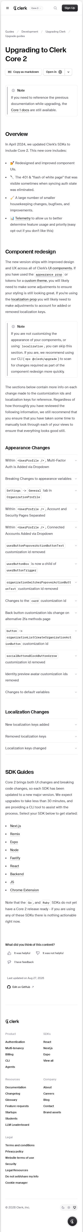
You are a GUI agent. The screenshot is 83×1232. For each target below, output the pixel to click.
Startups (11, 1112)
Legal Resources (16, 1170)
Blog (46, 1099)
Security (10, 1164)
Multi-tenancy (14, 1048)
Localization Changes (27, 711)
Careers (48, 1093)
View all (48, 1060)
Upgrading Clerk (56, 31)
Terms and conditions (20, 1145)
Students (11, 1118)
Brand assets (52, 1112)
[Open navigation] (7, 8)
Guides (9, 31)
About (47, 1087)
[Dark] (63, 1207)
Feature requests (17, 1106)
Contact (48, 1106)
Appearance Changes (27, 447)
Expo (46, 1054)
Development (29, 31)
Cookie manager (16, 1182)
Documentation (15, 1087)
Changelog (12, 1093)
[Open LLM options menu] (68, 72)
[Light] (69, 1207)
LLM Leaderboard (17, 1124)
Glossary (11, 1099)
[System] (74, 1207)
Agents (10, 1067)
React (47, 1042)
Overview (16, 134)
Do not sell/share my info (22, 1176)
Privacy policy (14, 1151)
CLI (7, 1060)
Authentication (15, 1042)
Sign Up (70, 8)
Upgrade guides (15, 36)
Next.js (48, 1048)
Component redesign (30, 252)
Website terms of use (19, 1157)
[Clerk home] (12, 1021)
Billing (9, 1054)
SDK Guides (19, 772)
